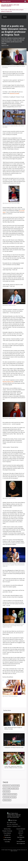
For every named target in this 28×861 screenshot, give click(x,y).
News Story (15, 788)
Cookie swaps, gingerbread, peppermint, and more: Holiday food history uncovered (13, 767)
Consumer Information (20, 828)
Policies (20, 835)
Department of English (14, 93)
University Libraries (7, 839)
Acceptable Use (7, 835)
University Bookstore (21, 841)
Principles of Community (7, 831)
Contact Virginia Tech (14, 826)
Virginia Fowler (6, 800)
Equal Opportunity (20, 837)
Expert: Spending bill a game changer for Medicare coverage (13, 728)
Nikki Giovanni (6, 791)
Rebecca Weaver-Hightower (9, 794)
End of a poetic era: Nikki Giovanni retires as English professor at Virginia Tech (12, 10)
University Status (7, 828)
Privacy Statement (7, 833)
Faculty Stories (7, 788)
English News (16, 785)
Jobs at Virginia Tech (21, 843)
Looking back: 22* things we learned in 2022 (13, 747)
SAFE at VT (20, 833)
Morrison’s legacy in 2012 (8, 381)
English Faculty (7, 785)
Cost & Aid (21, 831)
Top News (13, 797)
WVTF (21, 839)
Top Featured (6, 797)
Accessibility (7, 841)
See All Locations (13, 824)
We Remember (8, 837)
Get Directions (12, 822)
